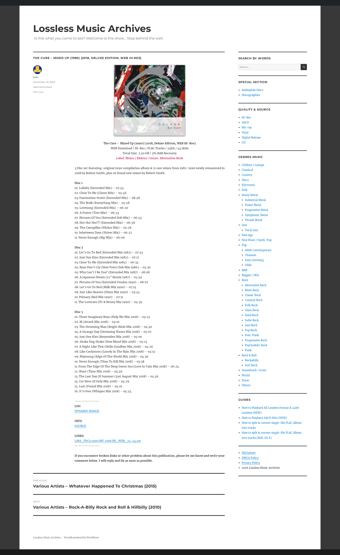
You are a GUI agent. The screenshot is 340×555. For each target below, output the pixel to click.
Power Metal (253, 205)
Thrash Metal (253, 220)
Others (246, 385)
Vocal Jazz (251, 230)
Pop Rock (251, 330)
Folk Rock (251, 305)
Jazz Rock (251, 325)
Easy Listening (254, 260)
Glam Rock (252, 310)
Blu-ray (247, 127)
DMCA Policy (250, 458)
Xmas (245, 380)
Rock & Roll (249, 355)
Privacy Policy (251, 463)
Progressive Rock (256, 340)
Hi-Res (246, 117)
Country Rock (253, 300)
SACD (245, 122)
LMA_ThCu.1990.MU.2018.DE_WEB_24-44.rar (108, 441)
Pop (244, 245)
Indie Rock (252, 320)
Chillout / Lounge (253, 165)
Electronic (248, 185)
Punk (248, 350)
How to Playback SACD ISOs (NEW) (264, 418)
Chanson (250, 255)
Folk (244, 190)
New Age (247, 235)
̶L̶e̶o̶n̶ (35, 77)
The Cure (38, 91)
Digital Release (251, 137)
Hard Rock (251, 315)
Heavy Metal (250, 195)
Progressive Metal (256, 210)
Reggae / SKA (250, 275)
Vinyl (245, 132)
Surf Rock (251, 365)
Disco (245, 180)
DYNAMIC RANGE (87, 411)
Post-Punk (252, 335)
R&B (244, 270)
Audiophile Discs (252, 90)
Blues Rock (252, 290)
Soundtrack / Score (254, 370)
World (246, 375)
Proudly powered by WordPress (81, 537)
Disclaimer (249, 452)
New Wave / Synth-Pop (257, 240)
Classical (247, 170)
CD (243, 142)
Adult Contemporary (258, 250)
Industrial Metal (255, 200)
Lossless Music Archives (92, 28)
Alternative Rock (42, 87)
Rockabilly (251, 360)
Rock (245, 280)
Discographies (251, 95)
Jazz (244, 225)
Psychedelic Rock (256, 345)
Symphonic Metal (256, 215)
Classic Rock (253, 295)
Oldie (248, 265)
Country (247, 175)
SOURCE (80, 426)
